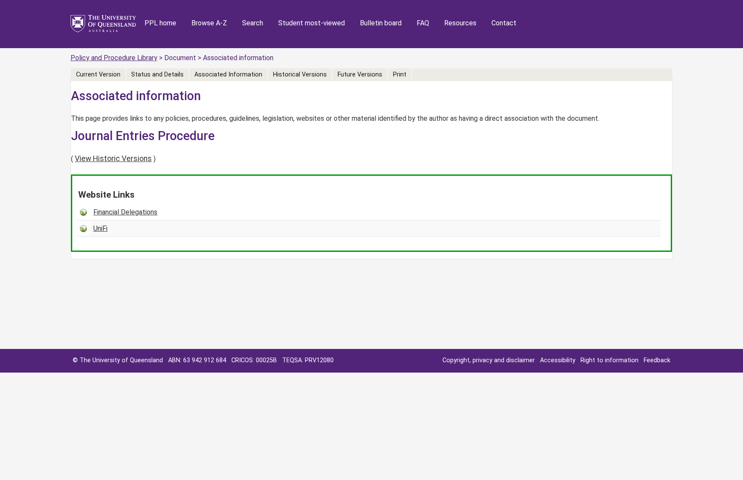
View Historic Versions (113, 158)
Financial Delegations (125, 212)
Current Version (98, 74)
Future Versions (360, 74)
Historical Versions (300, 74)
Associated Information (228, 74)
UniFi (100, 228)
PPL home (160, 23)
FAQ (423, 23)
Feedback (657, 360)
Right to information (609, 360)
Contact (503, 23)
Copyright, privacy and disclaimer (488, 360)
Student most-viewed (311, 23)
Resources (460, 23)
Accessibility (557, 360)
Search (252, 23)
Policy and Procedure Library (114, 58)
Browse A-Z (209, 23)
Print (399, 74)
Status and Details (157, 74)
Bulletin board (381, 23)
